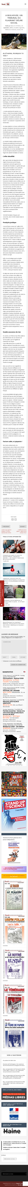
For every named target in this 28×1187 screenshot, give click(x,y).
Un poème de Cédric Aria (9, 1060)
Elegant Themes (20, 1183)
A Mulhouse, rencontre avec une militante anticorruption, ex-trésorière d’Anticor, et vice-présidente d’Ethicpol (14, 580)
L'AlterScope (21, 869)
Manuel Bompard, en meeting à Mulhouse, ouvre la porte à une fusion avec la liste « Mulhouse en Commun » (13, 624)
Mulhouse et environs (10, 29)
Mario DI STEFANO (15, 26)
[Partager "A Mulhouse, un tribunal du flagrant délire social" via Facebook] (12, 519)
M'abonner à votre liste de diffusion (12, 661)
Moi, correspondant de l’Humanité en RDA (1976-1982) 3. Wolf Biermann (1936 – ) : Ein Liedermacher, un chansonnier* (14, 1077)
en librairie (14, 876)
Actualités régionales (19, 27)
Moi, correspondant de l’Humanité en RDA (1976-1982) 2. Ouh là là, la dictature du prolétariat (14, 1083)
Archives (3, 1155)
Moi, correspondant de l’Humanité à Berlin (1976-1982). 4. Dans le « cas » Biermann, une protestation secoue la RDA (14, 1070)
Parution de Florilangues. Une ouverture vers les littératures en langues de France (13, 1064)
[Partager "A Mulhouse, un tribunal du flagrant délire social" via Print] (15, 519)
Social (18, 29)
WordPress (20, 1185)
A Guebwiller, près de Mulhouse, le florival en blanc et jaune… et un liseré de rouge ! (13, 602)
